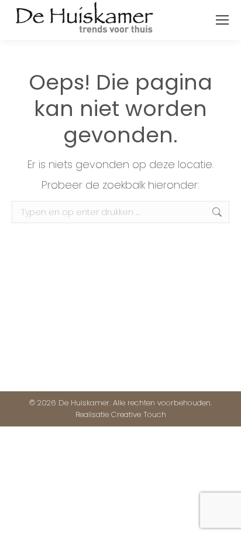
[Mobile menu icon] (222, 20)
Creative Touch (138, 414)
